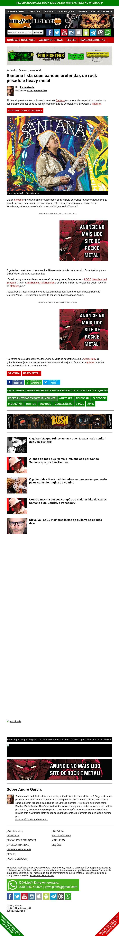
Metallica (96, 104)
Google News (63, 404)
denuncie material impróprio (80, 873)
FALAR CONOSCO (101, 11)
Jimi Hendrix (32, 282)
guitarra (90, 362)
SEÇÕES (71, 40)
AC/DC (87, 279)
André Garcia (27, 87)
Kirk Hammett (47, 282)
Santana (23, 70)
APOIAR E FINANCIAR (19, 849)
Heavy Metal (35, 70)
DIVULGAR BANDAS (18, 845)
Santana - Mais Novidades (25, 110)
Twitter (31, 404)
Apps (90, 404)
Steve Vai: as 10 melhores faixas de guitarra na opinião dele (65, 521)
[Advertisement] (31, 329)
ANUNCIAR (34, 11)
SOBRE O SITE (15, 11)
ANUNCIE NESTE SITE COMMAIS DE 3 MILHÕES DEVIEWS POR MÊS (109, 925)
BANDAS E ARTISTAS (92, 40)
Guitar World (13, 273)
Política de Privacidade (42, 875)
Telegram (82, 398)
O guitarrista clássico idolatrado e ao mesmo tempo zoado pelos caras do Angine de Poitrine (68, 481)
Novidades (12, 70)
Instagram (15, 404)
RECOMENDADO (61, 835)
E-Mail (80, 404)
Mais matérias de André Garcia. (31, 819)
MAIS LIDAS (58, 840)
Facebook (99, 398)
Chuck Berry (89, 359)
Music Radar (20, 291)
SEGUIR (82, 11)
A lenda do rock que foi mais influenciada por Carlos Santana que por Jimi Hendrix (64, 460)
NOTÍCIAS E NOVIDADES (21, 40)
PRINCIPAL (58, 831)
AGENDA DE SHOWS (51, 40)
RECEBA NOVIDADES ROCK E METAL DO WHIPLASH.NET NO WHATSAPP (59, 2)
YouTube (45, 404)
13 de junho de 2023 (37, 90)
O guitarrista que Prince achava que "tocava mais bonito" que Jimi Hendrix (67, 440)
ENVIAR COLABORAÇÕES (59, 11)
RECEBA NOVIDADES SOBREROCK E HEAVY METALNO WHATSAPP (10, 925)
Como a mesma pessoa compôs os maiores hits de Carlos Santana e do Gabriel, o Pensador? (68, 501)
